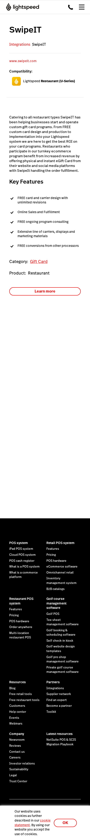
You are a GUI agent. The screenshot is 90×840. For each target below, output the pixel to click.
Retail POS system (60, 543)
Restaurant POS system (21, 601)
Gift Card (39, 261)
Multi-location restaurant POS (20, 635)
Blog (12, 688)
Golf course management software (56, 603)
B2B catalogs (55, 589)
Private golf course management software (62, 669)
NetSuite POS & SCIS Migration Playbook (61, 742)
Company (16, 733)
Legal (13, 775)
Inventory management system (61, 580)
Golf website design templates (60, 648)
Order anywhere (20, 627)
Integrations (19, 44)
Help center (17, 712)
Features (52, 549)
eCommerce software (62, 567)
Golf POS (52, 614)
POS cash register (21, 561)
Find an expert (56, 700)
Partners (53, 682)
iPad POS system (21, 549)
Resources (17, 682)
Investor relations (22, 763)
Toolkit (51, 712)
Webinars (15, 724)
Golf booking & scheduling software (60, 632)
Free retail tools (20, 694)
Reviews (15, 746)
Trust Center (18, 781)
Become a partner (59, 706)
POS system (18, 543)
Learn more (45, 291)
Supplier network (58, 694)
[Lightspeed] (21, 7)
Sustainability (18, 769)
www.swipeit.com (22, 61)
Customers (17, 706)
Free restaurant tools (24, 700)
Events (14, 718)
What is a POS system (24, 567)
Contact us (17, 752)
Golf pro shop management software (62, 659)
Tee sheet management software (62, 622)
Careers (15, 757)
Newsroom (17, 740)
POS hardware (56, 561)
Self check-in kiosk (59, 641)
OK (65, 822)
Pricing (51, 555)
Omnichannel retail (60, 573)
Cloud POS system (22, 555)
